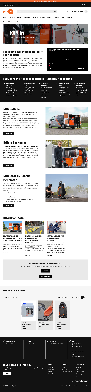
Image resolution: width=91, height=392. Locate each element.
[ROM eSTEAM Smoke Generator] (62, 311)
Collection (10, 22)
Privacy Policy (84, 386)
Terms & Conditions (74, 386)
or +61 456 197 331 (8, 6)
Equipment (24, 322)
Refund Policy (64, 386)
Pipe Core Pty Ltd (11, 386)
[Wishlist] (68, 12)
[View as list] (86, 297)
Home (4, 22)
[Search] (55, 12)
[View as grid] (82, 297)
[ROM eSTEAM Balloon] (45, 311)
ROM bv (34, 248)
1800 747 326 (31, 343)
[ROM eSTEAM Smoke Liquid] (28, 311)
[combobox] (37, 11)
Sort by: (58, 297)
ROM (4, 243)
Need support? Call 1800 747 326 (11, 4)
